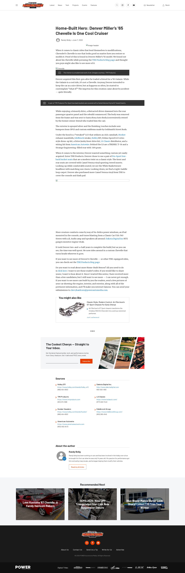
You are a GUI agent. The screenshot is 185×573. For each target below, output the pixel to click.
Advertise (120, 549)
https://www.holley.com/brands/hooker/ (72, 412)
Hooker (121, 135)
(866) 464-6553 (62, 390)
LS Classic (105, 141)
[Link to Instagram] (122, 5)
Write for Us (107, 549)
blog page (110, 60)
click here (62, 271)
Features (94, 5)
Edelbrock (79, 138)
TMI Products (98, 60)
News (60, 5)
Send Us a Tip (92, 549)
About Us (65, 549)
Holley (95, 138)
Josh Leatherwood (93, 317)
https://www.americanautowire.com (70, 424)
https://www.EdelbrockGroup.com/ (109, 412)
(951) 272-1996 (62, 402)
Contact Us (77, 549)
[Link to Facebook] (128, 5)
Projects (75, 5)
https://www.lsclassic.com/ (107, 399)
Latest (52, 5)
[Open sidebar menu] (16, 5)
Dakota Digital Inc (114, 238)
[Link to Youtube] (134, 5)
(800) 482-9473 (62, 427)
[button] (92, 45)
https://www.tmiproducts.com (68, 399)
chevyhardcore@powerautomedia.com (89, 290)
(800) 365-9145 (102, 414)
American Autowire (80, 144)
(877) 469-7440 (102, 402)
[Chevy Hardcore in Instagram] (87, 543)
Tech (67, 5)
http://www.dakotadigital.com (108, 387)
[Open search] (117, 5)
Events (84, 5)
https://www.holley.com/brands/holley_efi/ (73, 387)
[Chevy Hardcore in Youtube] (98, 543)
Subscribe (86, 361)
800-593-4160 (101, 390)
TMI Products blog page (88, 262)
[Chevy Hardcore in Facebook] (92, 543)
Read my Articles (77, 467)
